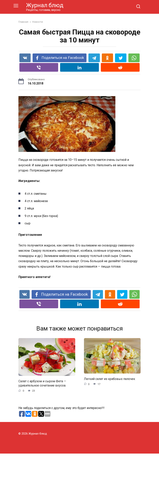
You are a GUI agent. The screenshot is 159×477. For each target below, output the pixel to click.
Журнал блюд (44, 5)
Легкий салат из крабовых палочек (109, 379)
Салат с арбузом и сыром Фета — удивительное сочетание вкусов (42, 383)
